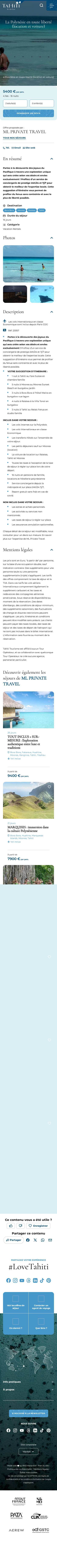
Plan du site (43, 1465)
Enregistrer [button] (40, 1225)
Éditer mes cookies (28, 1472)
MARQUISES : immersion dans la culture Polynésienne (28, 829)
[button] (20, 2)
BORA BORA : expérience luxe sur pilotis (28, 999)
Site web (30, 147)
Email (17, 147)
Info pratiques (12, 1381)
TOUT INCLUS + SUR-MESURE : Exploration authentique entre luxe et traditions (24, 742)
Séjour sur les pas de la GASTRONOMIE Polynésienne (28, 1165)
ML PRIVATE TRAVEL (24, 132)
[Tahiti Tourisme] (11, 7)
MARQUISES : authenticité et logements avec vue (27, 1082)
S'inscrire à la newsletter (28, 1413)
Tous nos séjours (14, 137)
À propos (8, 1389)
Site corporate (28, 1444)
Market (27, 1451)
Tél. (7, 147)
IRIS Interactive (29, 1465)
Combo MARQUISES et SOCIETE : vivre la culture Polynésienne (25, 914)
